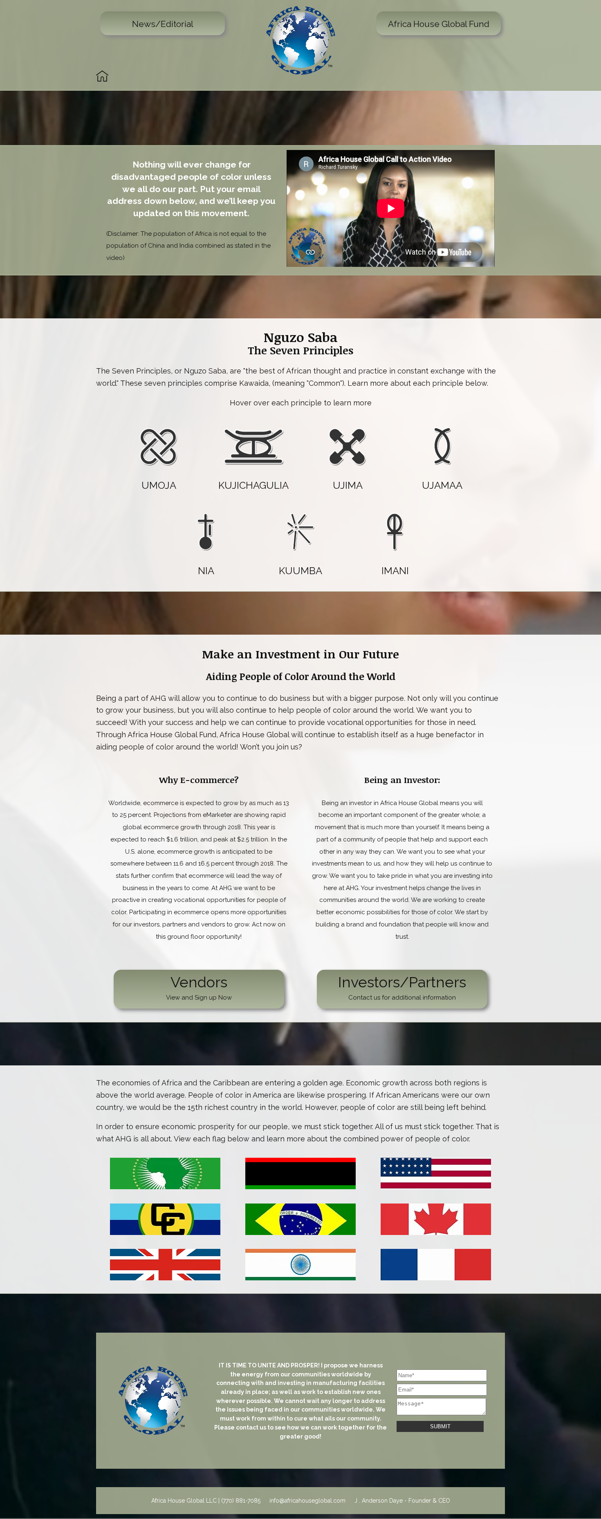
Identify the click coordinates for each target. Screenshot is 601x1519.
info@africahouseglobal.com (307, 1500)
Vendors (199, 987)
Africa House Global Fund (438, 24)
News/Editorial (162, 24)
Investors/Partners (402, 987)
